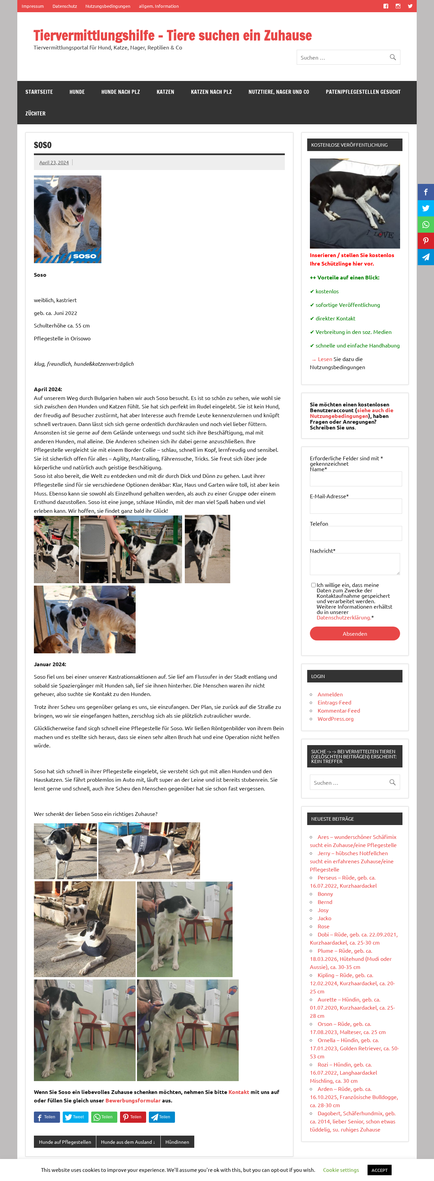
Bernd (325, 901)
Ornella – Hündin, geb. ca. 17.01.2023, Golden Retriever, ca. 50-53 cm (354, 1047)
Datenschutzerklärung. (344, 617)
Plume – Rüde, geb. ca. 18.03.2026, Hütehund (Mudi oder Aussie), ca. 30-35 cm (351, 958)
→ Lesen (321, 358)
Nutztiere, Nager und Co (279, 92)
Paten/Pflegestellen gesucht (363, 92)
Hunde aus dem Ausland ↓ (128, 1142)
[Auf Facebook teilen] (47, 1117)
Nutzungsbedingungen (107, 6)
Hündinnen (177, 1142)
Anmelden (330, 694)
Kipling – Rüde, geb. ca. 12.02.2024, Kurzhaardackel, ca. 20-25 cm (352, 982)
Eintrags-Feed (334, 702)
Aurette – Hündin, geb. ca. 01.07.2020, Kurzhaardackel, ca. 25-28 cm (352, 1007)
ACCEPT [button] (380, 1170)
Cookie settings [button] (341, 1169)
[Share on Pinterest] (133, 1117)
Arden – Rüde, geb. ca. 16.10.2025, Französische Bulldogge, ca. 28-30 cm (354, 1096)
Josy (323, 909)
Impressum (33, 6)
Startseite (39, 92)
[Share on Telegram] (162, 1117)
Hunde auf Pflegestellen (65, 1142)
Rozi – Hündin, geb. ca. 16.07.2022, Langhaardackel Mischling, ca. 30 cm (343, 1072)
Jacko (324, 917)
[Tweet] (75, 1117)
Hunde (77, 92)
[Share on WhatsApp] (104, 1117)
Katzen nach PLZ (211, 92)
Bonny (325, 893)
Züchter (35, 113)
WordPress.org (336, 718)
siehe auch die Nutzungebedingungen (351, 412)
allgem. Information (159, 6)
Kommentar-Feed (339, 710)
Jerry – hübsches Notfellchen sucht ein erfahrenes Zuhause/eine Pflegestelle (352, 860)
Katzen (165, 92)
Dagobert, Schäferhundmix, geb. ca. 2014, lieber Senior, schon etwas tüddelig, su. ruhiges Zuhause (353, 1121)
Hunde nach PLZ (120, 92)
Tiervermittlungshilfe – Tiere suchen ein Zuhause (173, 35)
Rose (324, 926)
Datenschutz (65, 6)
